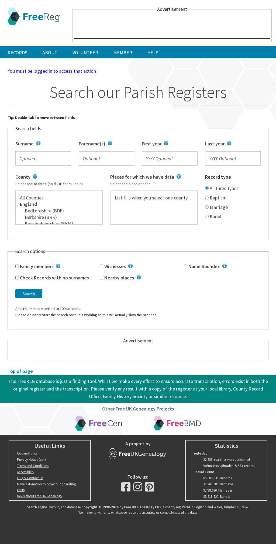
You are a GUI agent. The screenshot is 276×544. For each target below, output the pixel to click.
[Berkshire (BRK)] (59, 217)
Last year (230, 144)
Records (17, 52)
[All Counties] (59, 198)
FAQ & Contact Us (30, 478)
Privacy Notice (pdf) (31, 459)
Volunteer (85, 52)
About (49, 52)
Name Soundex (220, 266)
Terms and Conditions (33, 465)
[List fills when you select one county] (154, 198)
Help (152, 52)
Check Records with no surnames (54, 278)
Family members (52, 266)
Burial (215, 216)
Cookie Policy (27, 453)
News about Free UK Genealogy (39, 496)
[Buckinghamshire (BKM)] (59, 224)
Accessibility (25, 472)
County (56, 180)
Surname (41, 144)
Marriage (218, 207)
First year (168, 144)
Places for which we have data (150, 180)
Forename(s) (104, 144)
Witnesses (137, 266)
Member (122, 52)
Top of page (20, 371)
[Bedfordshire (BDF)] (59, 211)
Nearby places (138, 278)
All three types (224, 188)
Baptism (218, 198)
